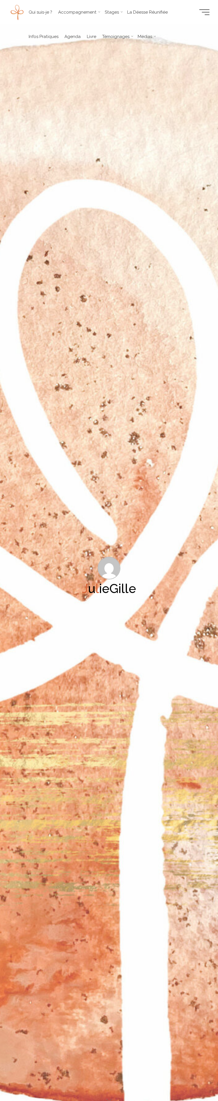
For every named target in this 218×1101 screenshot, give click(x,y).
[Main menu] (204, 12)
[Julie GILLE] (17, 12)
